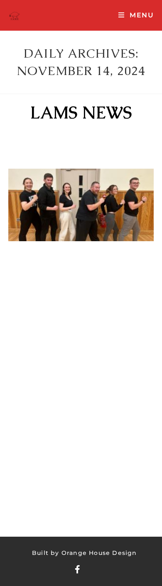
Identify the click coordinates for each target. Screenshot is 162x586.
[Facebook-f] (78, 569)
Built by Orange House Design (84, 553)
